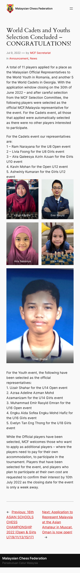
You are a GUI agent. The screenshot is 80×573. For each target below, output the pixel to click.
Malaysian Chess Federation (34, 8)
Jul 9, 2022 (13, 52)
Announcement (18, 58)
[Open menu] (71, 8)
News (33, 58)
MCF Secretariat (40, 52)
